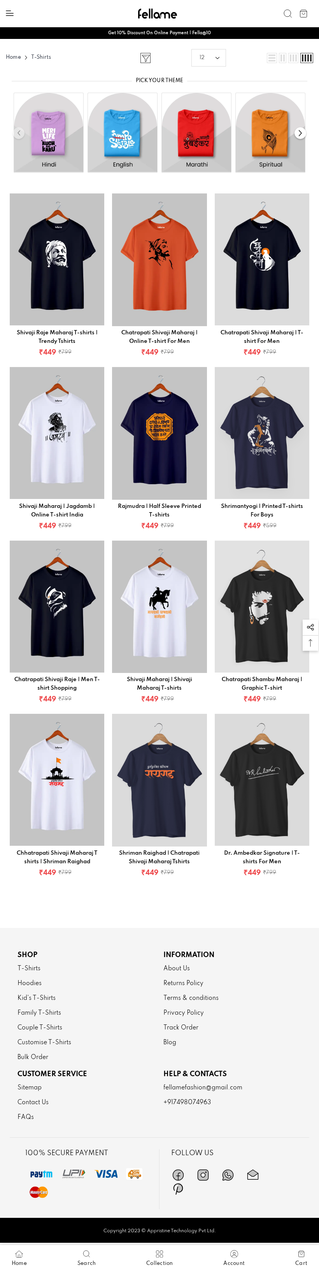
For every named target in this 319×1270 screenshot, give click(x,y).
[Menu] (10, 13)
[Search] (288, 13)
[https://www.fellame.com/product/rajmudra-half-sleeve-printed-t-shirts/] (159, 433)
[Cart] (303, 13)
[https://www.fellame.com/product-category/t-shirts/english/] (123, 131)
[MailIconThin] (253, 1175)
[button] (208, 58)
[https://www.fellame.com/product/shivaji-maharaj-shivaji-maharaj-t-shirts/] (159, 607)
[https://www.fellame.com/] (157, 13)
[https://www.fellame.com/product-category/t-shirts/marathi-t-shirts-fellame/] (196, 131)
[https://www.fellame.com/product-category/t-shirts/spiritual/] (270, 131)
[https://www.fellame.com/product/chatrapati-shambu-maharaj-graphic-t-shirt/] (262, 607)
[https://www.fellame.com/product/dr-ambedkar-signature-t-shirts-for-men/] (262, 780)
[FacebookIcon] (178, 1175)
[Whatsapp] (228, 1175)
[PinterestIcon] (178, 1189)
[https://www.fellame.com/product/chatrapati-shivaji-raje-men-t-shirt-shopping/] (57, 607)
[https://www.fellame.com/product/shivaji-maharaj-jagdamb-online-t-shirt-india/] (57, 433)
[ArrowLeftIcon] (19, 133)
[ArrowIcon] (300, 133)
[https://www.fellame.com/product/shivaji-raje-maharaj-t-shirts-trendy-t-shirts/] (57, 259)
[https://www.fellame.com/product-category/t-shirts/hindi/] (49, 131)
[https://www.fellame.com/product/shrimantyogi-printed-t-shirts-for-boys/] (262, 433)
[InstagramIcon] (203, 1175)
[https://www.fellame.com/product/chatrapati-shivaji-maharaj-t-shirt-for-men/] (262, 259)
